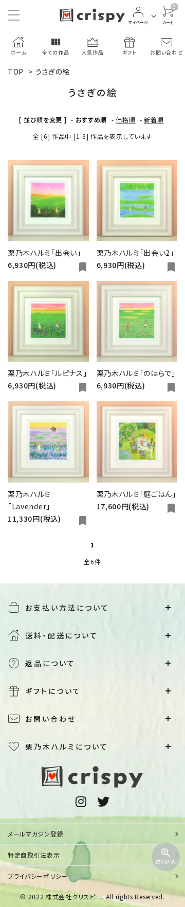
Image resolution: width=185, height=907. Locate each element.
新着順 (153, 119)
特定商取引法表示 (34, 854)
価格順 (125, 119)
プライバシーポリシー (38, 876)
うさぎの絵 (52, 71)
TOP (16, 71)
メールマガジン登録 (35, 833)
